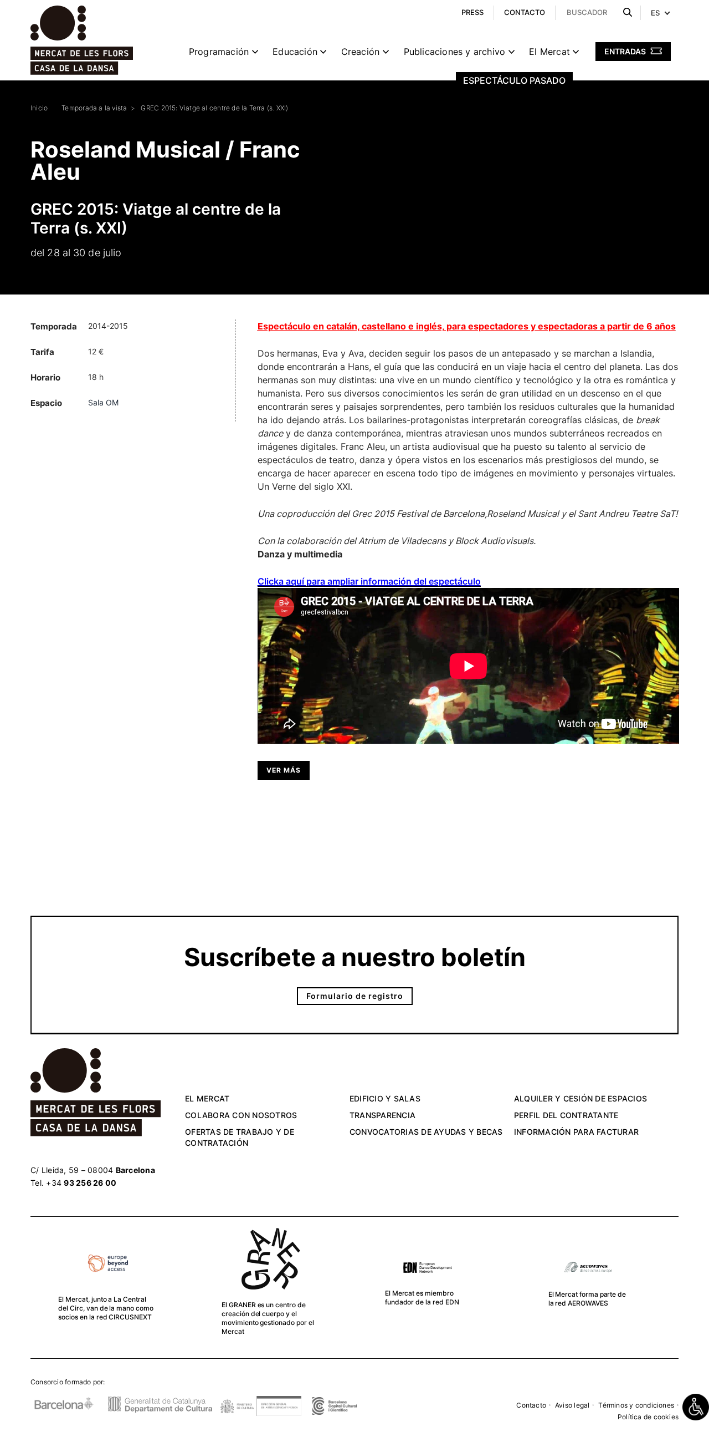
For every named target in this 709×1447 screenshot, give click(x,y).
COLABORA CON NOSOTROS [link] (241, 1115)
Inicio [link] (39, 108)
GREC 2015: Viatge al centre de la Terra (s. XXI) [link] (214, 108)
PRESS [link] (472, 12)
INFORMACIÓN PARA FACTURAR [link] (576, 1131)
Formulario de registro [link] (354, 996)
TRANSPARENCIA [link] (382, 1115)
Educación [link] (295, 51)
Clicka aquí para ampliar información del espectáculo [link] (369, 581)
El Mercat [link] (549, 51)
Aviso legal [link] (572, 1405)
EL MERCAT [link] (207, 1098)
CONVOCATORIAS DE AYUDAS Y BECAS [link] (426, 1131)
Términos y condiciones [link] (636, 1405)
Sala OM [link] (103, 402)
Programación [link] (219, 51)
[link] (695, 1407)
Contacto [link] (531, 1405)
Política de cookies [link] (648, 1417)
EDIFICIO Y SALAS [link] (385, 1098)
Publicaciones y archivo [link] (455, 51)
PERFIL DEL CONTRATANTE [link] (566, 1115)
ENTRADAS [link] (626, 51)
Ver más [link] (283, 770)
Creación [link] (360, 51)
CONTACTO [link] (524, 12)
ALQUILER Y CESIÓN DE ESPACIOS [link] (580, 1098)
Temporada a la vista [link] (94, 108)
